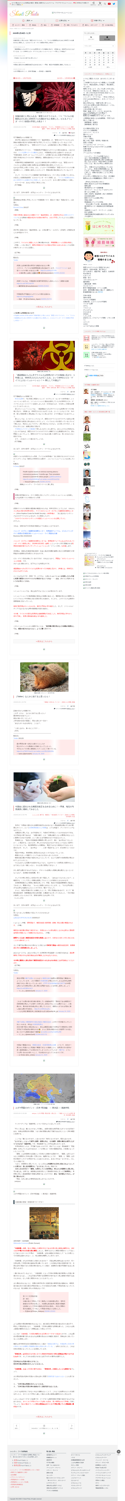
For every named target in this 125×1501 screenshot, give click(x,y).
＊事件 (48, 129)
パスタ (73, 1457)
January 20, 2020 (38, 754)
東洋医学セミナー (108, 393)
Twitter (15, 260)
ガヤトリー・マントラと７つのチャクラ (98, 190)
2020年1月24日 (59, 273)
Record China (18, 207)
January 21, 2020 (41, 1055)
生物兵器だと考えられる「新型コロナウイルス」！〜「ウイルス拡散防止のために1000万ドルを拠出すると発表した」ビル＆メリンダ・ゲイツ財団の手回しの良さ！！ (43, 41)
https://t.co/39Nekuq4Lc (42, 1009)
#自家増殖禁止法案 (49, 1045)
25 (108, 62)
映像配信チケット (52, 1457)
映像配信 (93, 395)
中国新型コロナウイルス (62, 127)
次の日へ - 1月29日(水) (65, 78)
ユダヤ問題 (40, 1113)
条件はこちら (70, 135)
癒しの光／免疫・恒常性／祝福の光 (95, 140)
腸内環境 (86, 282)
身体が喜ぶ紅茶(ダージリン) (55, 1488)
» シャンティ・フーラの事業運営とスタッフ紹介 (25, 1470)
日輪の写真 (87, 136)
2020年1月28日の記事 (28, 28)
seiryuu (34, 1113)
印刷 (65, 133)
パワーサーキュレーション (103, 1475)
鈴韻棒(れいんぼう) (101, 1465)
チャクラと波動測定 (90, 130)
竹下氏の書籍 (50, 1462)
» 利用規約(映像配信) (16, 1484)
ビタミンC (87, 275)
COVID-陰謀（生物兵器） (40, 127)
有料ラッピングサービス (102, 1485)
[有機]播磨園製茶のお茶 (78, 1460)
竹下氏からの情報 (65, 129)
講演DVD (49, 1460)
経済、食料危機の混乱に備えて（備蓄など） (99, 290)
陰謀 (73, 129)
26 (112, 62)
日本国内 (68, 816)
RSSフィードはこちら (91, 370)
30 (99, 65)
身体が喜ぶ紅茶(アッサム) (54, 1485)
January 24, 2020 (64, 1011)
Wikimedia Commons (20, 1243)
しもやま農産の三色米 (77, 1462)
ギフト (97, 1483)
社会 (73, 816)
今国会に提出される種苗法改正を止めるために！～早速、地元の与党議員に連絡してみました (42, 64)
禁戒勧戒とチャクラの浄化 (93, 202)
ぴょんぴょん (88, 310)
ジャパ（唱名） (88, 138)
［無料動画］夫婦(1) (90, 122)
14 (90, 60)
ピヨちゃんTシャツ (76, 1488)
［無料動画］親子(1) (90, 124)
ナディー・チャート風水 (78, 1475)
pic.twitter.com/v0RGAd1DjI (49, 479)
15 (94, 60)
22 (94, 62)
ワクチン (51, 127)
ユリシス (86, 322)
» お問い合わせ (14, 1487)
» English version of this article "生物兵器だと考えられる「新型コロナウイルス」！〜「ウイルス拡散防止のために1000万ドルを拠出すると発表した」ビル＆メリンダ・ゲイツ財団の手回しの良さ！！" (44, 318)
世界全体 (53, 129)
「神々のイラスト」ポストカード (56, 1480)
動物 (73, 702)
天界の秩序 (87, 151)
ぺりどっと (87, 308)
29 (94, 65)
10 (103, 57)
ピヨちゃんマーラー (101, 1457)
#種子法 (61, 1050)
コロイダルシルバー (90, 280)
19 (112, 60)
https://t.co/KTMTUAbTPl (25, 283)
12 (112, 57)
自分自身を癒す (89, 196)
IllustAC (45, 112)
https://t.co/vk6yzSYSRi (49, 270)
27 (85, 65)
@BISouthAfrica (55, 477)
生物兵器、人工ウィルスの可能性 (95, 301)
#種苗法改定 (46, 978)
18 (108, 60)
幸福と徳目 (88, 200)
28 (90, 65)
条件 (98, 357)
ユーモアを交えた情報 (91, 326)
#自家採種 (44, 981)
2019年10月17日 (41, 1034)
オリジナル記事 (68, 1113)
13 (85, 60)
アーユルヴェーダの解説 (91, 153)
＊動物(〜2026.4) (48, 702)
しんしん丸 (35, 815)
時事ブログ (17, 28)
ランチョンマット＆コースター (80, 1472)
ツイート (54, 133)
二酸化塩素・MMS (89, 284)
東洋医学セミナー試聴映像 (93, 188)
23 (99, 62)
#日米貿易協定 (53, 983)
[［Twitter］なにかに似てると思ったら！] (44, 677)
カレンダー (50, 1475)
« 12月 (90, 67)
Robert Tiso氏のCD (101, 1467)
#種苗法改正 (47, 1022)
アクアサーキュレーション (103, 1478)
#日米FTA (61, 983)
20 (85, 62)
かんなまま (87, 312)
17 (103, 60)
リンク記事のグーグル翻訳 (27, 152)
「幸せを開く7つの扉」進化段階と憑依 (98, 204)
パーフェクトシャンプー (102, 1470)
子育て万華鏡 (100, 567)
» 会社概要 (13, 1475)
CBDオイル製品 (100, 1480)
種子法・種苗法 (44, 815)
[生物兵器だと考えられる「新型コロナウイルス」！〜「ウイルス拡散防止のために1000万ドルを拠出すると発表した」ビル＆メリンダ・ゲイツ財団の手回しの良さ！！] (44, 96)
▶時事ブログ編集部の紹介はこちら (100, 405)
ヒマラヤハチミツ (52, 1483)
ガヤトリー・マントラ (91, 132)
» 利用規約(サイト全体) (17, 1479)
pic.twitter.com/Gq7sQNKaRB (51, 1032)
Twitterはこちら (89, 365)
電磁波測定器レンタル (102, 1488)
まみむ (85, 324)
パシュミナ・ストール (102, 1460)
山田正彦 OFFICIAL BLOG (22, 918)
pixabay (50, 112)
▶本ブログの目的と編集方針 (99, 349)
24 (103, 62)
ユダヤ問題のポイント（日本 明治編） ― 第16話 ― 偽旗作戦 (32, 71)
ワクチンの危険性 (89, 299)
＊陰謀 (60, 1113)
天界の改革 (87, 149)
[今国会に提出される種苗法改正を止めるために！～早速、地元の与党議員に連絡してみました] (44, 787)
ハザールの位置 (44, 1104)
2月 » (108, 67)
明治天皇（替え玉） (51, 1113)
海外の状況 (87, 297)
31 (103, 65)
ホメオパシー (88, 286)
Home (11, 28)
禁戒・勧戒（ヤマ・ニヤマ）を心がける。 (98, 111)
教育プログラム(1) (94, 198)
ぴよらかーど (75, 1480)
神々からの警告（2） (91, 192)
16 (99, 60)
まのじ (85, 306)
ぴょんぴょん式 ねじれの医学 (105, 557)
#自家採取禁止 (38, 1024)
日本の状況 (87, 295)
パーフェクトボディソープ (103, 1472)
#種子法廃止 (29, 978)
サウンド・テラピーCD (102, 1462)
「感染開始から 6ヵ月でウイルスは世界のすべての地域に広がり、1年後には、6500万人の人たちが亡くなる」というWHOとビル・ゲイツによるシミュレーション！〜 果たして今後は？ (44, 50)
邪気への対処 (88, 142)
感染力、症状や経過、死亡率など (95, 269)
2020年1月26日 (43, 286)
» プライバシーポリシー (17, 1477)
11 (108, 57)
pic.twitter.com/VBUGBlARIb (44, 751)
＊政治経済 (53, 815)
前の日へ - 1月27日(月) (23, 78)
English (73, 133)
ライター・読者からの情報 (63, 702)
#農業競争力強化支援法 (34, 1022)
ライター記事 (88, 304)
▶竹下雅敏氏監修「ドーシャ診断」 (95, 288)
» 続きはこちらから (44, 307)
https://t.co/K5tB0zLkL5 (25, 988)
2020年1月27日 (46, 299)
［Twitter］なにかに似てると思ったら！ (25, 58)
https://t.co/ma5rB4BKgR (31, 479)
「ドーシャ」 (94, 145)
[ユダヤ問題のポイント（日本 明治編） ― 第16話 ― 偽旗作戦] (44, 1088)
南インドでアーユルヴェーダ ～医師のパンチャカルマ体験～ (104, 562)
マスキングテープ (76, 1485)
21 (90, 62)
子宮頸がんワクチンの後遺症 (25, 429)
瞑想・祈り (87, 277)
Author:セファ (44, 693)
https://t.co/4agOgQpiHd (25, 296)
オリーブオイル (75, 1455)
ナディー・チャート (52, 1470)
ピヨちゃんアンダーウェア (103, 1455)
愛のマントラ (88, 134)
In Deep (16, 466)
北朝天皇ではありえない (56, 1376)
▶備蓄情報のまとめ (90, 292)
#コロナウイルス (62, 268)
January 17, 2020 (41, 991)
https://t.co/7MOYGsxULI (25, 751)
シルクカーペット (76, 1478)
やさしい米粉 (75, 1465)
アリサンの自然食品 (52, 1490)
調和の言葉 (50, 1472)
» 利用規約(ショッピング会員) (19, 1482)
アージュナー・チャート (54, 1467)
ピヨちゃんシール (76, 1483)
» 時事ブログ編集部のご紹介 (18, 1472)
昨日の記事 (19, 399)
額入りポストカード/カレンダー (56, 1478)
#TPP (45, 983)
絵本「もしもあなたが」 (54, 1465)
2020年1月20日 (50, 1311)
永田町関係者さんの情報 (37, 827)
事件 (58, 129)
